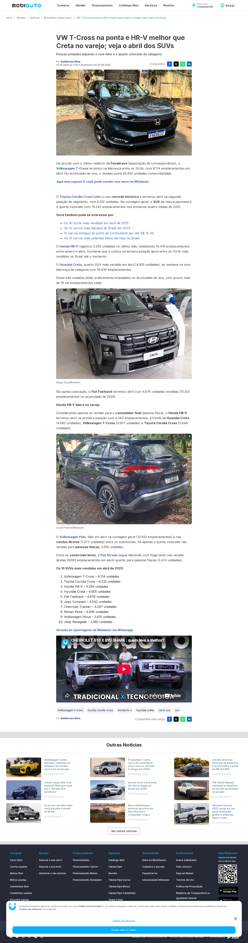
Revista (168, 5)
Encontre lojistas (19, 899)
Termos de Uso (185, 879)
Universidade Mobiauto (155, 879)
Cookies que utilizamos (124, 921)
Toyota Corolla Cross (75, 197)
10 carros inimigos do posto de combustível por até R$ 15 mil (109, 233)
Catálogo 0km (129, 5)
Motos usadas (18, 879)
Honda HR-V (68, 246)
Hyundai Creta (70, 264)
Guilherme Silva (70, 61)
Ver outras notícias (124, 831)
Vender (81, 5)
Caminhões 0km (19, 886)
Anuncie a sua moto (50, 866)
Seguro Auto (115, 899)
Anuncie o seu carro (50, 860)
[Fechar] (235, 918)
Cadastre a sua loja (153, 866)
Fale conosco (184, 866)
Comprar (63, 5)
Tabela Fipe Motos (119, 886)
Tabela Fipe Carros (119, 879)
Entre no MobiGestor (154, 860)
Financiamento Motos (85, 873)
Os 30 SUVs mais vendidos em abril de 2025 (96, 223)
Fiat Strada (109, 555)
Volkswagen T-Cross (72, 168)
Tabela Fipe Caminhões (122, 893)
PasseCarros (150, 873)
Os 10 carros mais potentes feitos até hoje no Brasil (102, 238)
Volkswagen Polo (72, 537)
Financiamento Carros (85, 866)
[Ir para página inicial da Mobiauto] (26, 5)
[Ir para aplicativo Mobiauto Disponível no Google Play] (228, 891)
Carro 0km (16, 860)
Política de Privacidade (189, 886)
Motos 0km (16, 873)
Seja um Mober (185, 873)
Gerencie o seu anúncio (52, 873)
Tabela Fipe (115, 866)
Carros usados (18, 866)
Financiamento (102, 5)
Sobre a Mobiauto (186, 860)
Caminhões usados (21, 893)
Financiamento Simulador (87, 879)
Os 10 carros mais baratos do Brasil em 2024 (97, 228)
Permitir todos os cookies (124, 930)
